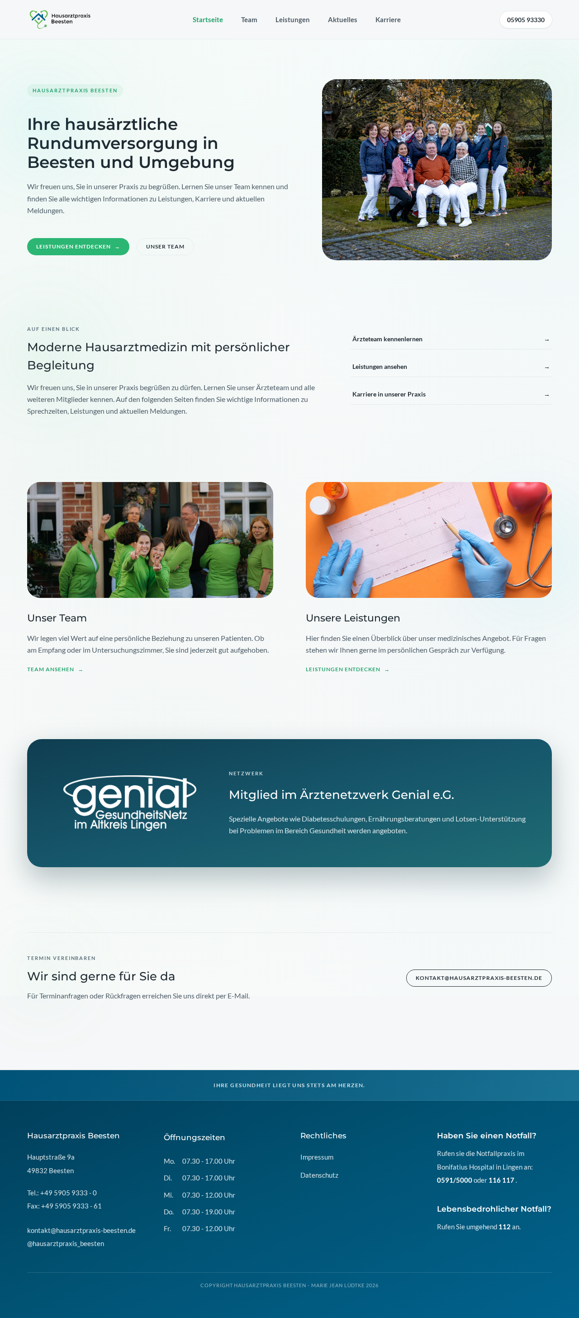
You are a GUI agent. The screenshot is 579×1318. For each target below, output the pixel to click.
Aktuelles (342, 19)
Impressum (316, 1157)
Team (249, 19)
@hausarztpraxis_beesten (65, 1243)
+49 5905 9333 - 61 (71, 1206)
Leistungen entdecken (78, 246)
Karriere (388, 19)
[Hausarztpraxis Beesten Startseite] (60, 19)
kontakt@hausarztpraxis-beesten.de (479, 977)
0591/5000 (454, 1180)
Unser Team (165, 246)
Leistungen (292, 19)
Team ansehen (55, 669)
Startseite (208, 19)
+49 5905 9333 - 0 (68, 1193)
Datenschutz (319, 1175)
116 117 (501, 1180)
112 (504, 1226)
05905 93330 (526, 20)
